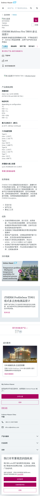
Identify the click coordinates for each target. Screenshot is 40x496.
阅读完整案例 (8, 374)
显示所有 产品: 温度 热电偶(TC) (12, 51)
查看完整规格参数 (8, 171)
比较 (36, 25)
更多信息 (7, 312)
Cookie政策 (20, 474)
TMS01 (14, 15)
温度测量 (7, 15)
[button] (20, 396)
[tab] (5, 46)
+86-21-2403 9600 (11, 422)
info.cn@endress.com (12, 427)
